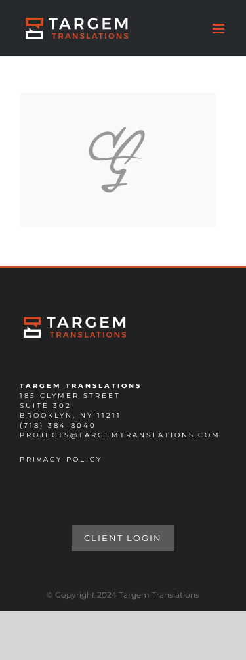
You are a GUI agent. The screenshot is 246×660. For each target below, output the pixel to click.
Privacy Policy (61, 459)
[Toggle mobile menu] (219, 28)
